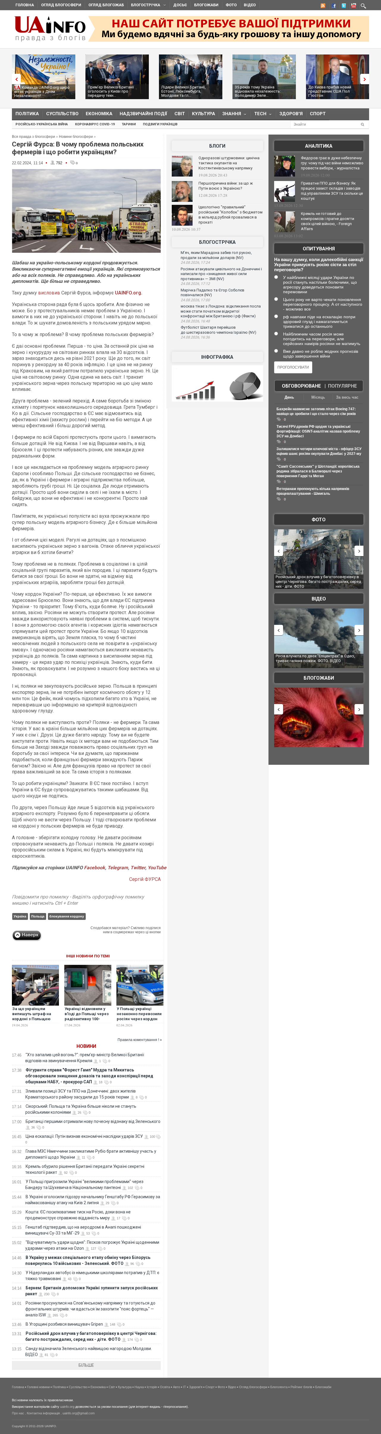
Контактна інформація (43, 1413)
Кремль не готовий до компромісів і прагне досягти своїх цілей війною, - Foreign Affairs (327, 221)
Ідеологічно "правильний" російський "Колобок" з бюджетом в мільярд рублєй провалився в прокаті (231, 214)
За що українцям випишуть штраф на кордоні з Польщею (31, 1014)
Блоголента (279, 1387)
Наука (139, 1387)
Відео (250, 5)
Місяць (318, 397)
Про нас (18, 1413)
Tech (258, 115)
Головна (24, 5)
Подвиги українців (160, 124)
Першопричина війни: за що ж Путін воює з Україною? (226, 186)
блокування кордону (66, 916)
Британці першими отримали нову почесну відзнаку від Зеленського (93, 1121)
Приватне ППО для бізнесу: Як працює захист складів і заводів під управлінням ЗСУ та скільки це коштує (332, 191)
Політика (27, 113)
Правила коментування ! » (140, 1040)
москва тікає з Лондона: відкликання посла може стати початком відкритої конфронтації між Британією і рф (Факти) (221, 311)
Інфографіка (217, 357)
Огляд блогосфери (61, 5)
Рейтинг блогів (301, 1387)
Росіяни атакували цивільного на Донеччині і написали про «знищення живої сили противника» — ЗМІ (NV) (221, 274)
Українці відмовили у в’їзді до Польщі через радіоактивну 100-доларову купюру (87, 1016)
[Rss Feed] (322, 6)
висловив (49, 293)
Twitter (137, 867)
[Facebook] (332, 6)
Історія (152, 1387)
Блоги (217, 146)
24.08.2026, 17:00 (195, 300)
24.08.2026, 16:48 (195, 321)
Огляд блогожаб (106, 5)
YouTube (157, 867)
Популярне (342, 386)
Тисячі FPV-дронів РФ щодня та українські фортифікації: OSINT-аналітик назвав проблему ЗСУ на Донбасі (318, 431)
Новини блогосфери (76, 137)
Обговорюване (301, 386)
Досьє (180, 5)
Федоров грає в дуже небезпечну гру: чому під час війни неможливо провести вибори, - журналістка (332, 163)
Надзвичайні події (143, 113)
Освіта (165, 1387)
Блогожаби (206, 5)
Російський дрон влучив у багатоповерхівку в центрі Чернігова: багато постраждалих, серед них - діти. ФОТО (318, 581)
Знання (230, 115)
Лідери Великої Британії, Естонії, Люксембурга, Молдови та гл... (183, 91)
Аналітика (318, 146)
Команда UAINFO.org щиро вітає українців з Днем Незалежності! (42, 91)
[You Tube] (352, 6)
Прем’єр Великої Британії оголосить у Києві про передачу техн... (111, 91)
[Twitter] (342, 6)
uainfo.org (67, 1406)
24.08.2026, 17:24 (195, 262)
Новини (86, 1046)
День (289, 397)
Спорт (318, 113)
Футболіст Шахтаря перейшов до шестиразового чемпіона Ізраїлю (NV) (218, 330)
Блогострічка (143, 6)
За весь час (347, 397)
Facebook (94, 867)
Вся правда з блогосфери (33, 137)
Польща (37, 916)
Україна (20, 916)
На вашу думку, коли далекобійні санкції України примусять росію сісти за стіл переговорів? (318, 264)
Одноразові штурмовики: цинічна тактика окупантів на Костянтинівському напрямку (229, 163)
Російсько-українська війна (41, 124)
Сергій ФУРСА (145, 879)
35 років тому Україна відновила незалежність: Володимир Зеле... (258, 91)
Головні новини (38, 1387)
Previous (15, 79)
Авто (176, 1387)
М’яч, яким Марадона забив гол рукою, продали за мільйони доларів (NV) (216, 255)
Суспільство (62, 113)
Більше (86, 1365)
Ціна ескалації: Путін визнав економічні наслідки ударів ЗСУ (84, 1136)
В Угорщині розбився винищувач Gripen (64, 1324)
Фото (231, 5)
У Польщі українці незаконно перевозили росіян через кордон (139, 1014)
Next (366, 79)
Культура (203, 113)
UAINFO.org (128, 293)
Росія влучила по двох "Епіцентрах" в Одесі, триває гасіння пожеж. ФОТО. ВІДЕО (315, 658)
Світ (179, 113)
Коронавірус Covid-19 (95, 124)
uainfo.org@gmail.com (79, 1413)
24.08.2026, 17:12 (195, 284)
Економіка (99, 113)
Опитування (319, 249)
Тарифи (129, 124)
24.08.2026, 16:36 (195, 337)
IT (184, 1387)
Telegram (117, 867)
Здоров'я (291, 113)
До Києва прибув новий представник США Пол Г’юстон (329, 91)
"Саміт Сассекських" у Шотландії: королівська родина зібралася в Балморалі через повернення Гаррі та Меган (318, 471)
